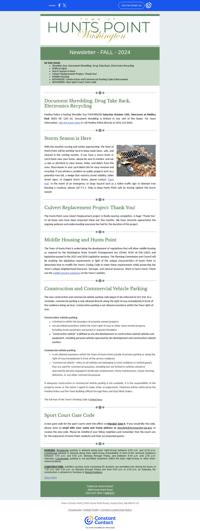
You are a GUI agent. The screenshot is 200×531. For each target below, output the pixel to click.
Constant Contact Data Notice (116, 510)
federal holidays (93, 472)
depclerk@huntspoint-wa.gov (134, 428)
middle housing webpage (66, 273)
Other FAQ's (50, 477)
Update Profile (91, 510)
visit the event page (69, 122)
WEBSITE (109, 493)
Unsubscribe (75, 510)
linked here (95, 399)
